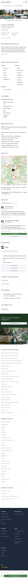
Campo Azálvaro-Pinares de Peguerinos (9, 358)
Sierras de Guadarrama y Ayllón (8, 498)
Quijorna (3, 476)
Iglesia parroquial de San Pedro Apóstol (9, 355)
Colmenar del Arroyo (5, 461)
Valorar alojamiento (14, 236)
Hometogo (3, 550)
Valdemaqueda (4, 424)
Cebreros (3, 481)
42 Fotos (24, 16)
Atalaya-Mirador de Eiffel (6, 386)
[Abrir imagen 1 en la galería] (7, 14)
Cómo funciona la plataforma (19, 542)
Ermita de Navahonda (5, 366)
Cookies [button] (16, 536)
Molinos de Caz (4, 410)
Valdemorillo (3, 471)
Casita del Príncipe (5, 373)
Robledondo (3, 432)
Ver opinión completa (5, 217)
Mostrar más (4, 54)
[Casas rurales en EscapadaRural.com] (6, 2)
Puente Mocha (4, 368)
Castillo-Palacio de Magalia (7, 379)
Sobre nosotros (5, 514)
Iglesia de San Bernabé (6, 404)
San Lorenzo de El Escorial (6, 450)
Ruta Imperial (4, 493)
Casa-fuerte (3, 384)
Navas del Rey (4, 466)
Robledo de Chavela (5, 422)
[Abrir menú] (26, 2)
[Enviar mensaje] (2, 576)
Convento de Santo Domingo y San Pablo (10, 376)
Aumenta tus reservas (20, 514)
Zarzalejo (3, 429)
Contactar (3, 523)
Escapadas (3, 531)
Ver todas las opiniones (14, 233)
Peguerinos (3, 453)
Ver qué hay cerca (6, 28)
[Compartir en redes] (24, 2)
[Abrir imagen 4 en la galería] (17, 16)
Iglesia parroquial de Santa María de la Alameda (11, 363)
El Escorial (3, 458)
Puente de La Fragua (5, 397)
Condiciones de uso (19, 531)
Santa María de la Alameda (7, 440)
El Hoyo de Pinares (5, 463)
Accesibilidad (18, 538)
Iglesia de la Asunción (5, 399)
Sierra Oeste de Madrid (6, 491)
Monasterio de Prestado (6, 391)
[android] (14, 567)
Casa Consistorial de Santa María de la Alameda (11, 360)
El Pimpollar (3, 427)
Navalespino (3, 435)
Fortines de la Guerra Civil (6, 412)
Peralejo (2, 442)
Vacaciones (4, 533)
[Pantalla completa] (14, 170)
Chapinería (3, 474)
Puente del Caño (4, 389)
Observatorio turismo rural (6, 520)
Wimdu (2, 553)
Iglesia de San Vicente (5, 407)
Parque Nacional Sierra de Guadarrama (9, 496)
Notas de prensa (5, 516)
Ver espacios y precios (15, 576)
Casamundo (4, 555)
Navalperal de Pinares (5, 468)
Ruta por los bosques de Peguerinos (9, 394)
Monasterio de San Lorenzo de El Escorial (10, 381)
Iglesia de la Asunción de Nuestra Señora (9, 353)
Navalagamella (4, 455)
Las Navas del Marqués (6, 448)
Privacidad (17, 533)
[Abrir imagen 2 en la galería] (17, 12)
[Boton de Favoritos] (25, 13)
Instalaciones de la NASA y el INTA (8, 371)
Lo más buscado (5, 536)
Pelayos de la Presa (5, 479)
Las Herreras (3, 445)
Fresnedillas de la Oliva (6, 437)
